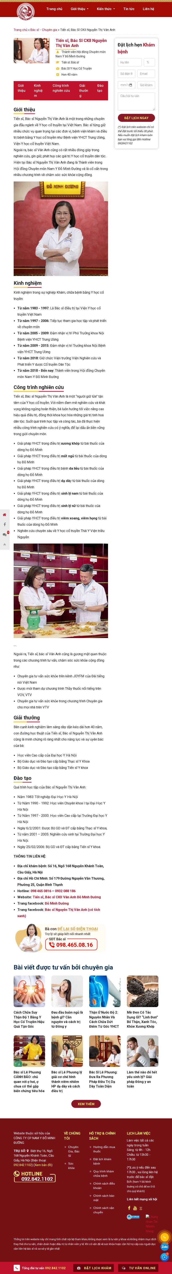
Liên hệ (148, 9)
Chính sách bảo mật (103, 1198)
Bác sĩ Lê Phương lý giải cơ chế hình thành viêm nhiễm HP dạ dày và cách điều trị (66, 1081)
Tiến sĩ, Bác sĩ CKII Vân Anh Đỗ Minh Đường (67, 897)
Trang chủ (54, 9)
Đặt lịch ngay (136, 118)
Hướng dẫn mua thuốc (104, 1149)
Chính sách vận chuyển (103, 1210)
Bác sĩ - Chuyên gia (43, 30)
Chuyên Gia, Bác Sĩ (73, 1151)
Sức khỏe (71, 1166)
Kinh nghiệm (38, 91)
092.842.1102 (23, 1165)
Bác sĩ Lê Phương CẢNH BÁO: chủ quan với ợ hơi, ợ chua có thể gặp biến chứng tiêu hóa (29, 1081)
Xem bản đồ (43, 1165)
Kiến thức (104, 9)
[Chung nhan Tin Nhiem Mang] (152, 1224)
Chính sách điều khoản (104, 1186)
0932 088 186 (65, 891)
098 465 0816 (41, 891)
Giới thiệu (78, 9)
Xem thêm (86, 1104)
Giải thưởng (83, 91)
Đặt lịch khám (97, 1268)
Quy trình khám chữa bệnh (103, 1173)
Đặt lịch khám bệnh (102, 1161)
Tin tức (128, 9)
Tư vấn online (142, 1268)
